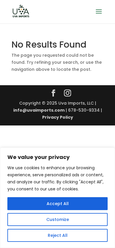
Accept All (58, 204)
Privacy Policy (57, 117)
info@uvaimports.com (39, 110)
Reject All (58, 235)
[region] (57, 198)
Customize (57, 219)
